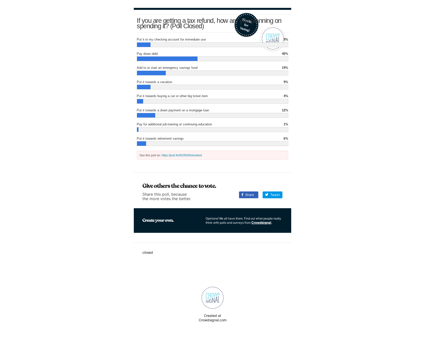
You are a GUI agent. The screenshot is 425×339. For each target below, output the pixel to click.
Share (248, 195)
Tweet (274, 195)
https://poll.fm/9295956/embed (182, 155)
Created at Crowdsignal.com (213, 317)
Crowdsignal (261, 222)
